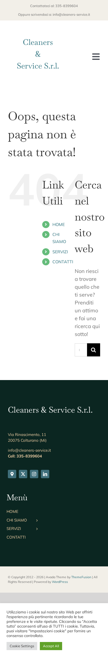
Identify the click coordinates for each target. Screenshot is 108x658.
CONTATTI (62, 261)
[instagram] (34, 474)
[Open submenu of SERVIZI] (35, 530)
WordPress (60, 582)
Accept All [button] (51, 646)
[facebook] (12, 474)
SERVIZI (60, 251)
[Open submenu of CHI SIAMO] (35, 521)
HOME (58, 224)
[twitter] (23, 474)
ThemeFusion (81, 577)
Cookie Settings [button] (22, 646)
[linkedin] (45, 474)
